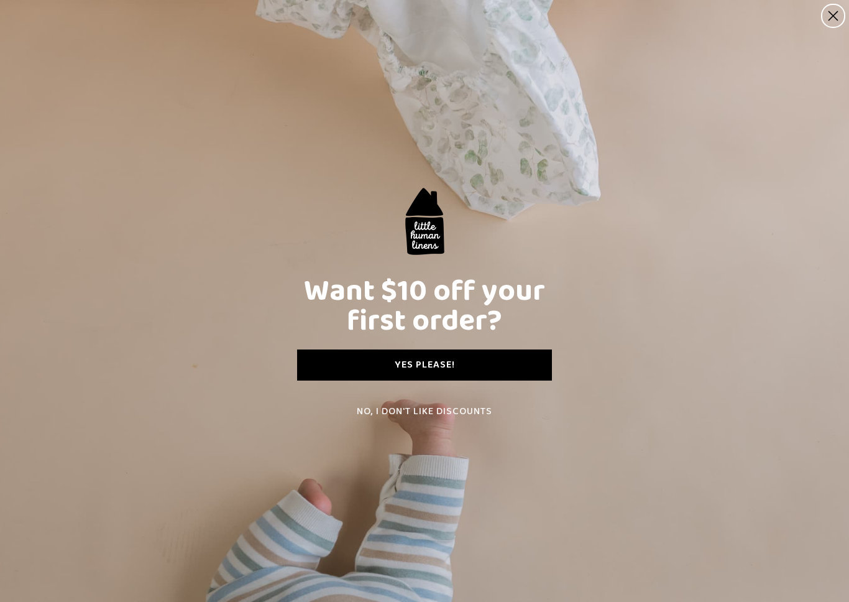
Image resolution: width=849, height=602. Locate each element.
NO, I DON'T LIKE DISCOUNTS (424, 411)
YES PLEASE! (425, 364)
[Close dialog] (833, 16)
